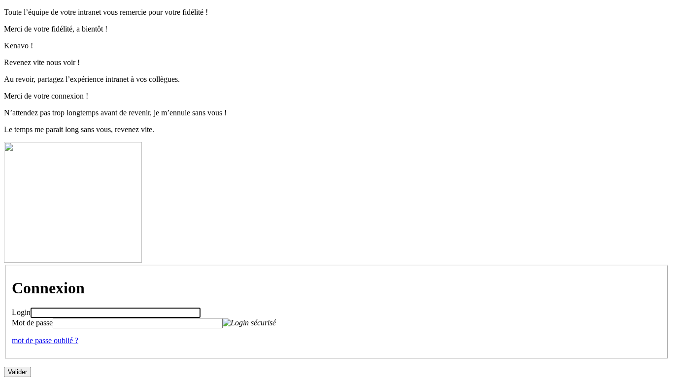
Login (21, 312)
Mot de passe (32, 322)
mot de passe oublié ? (45, 340)
